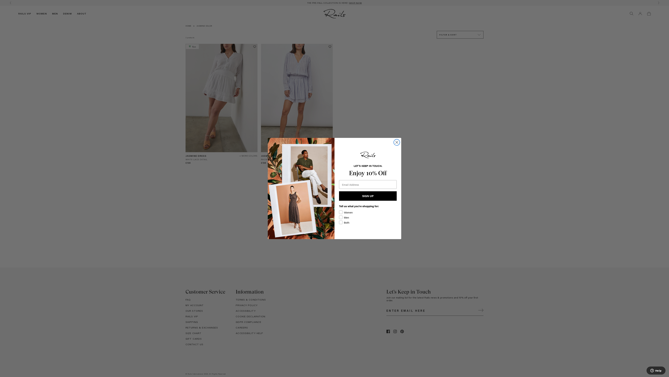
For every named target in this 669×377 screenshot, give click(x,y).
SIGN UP (368, 196)
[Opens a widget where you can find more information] (656, 371)
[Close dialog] (397, 142)
